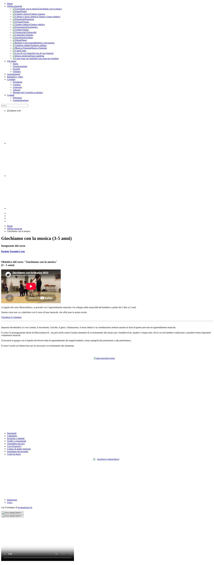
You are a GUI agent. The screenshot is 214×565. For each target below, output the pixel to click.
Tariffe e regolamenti (16, 441)
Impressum (12, 500)
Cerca (9, 502)
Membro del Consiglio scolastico (28, 92)
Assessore (17, 87)
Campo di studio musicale (19, 449)
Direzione (17, 97)
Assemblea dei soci (16, 443)
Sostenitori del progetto (17, 451)
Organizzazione (20, 66)
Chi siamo (11, 61)
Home (10, 3)
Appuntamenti (13, 74)
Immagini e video (15, 77)
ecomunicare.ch (25, 507)
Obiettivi (17, 71)
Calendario (12, 436)
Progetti (16, 69)
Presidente (17, 82)
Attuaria (16, 90)
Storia (15, 63)
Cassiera (17, 84)
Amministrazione (21, 100)
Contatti (10, 95)
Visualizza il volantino (11, 317)
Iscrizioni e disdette (16, 438)
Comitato (11, 79)
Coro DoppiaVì (14, 446)
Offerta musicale (14, 6)
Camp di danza (14, 454)
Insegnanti (11, 433)
